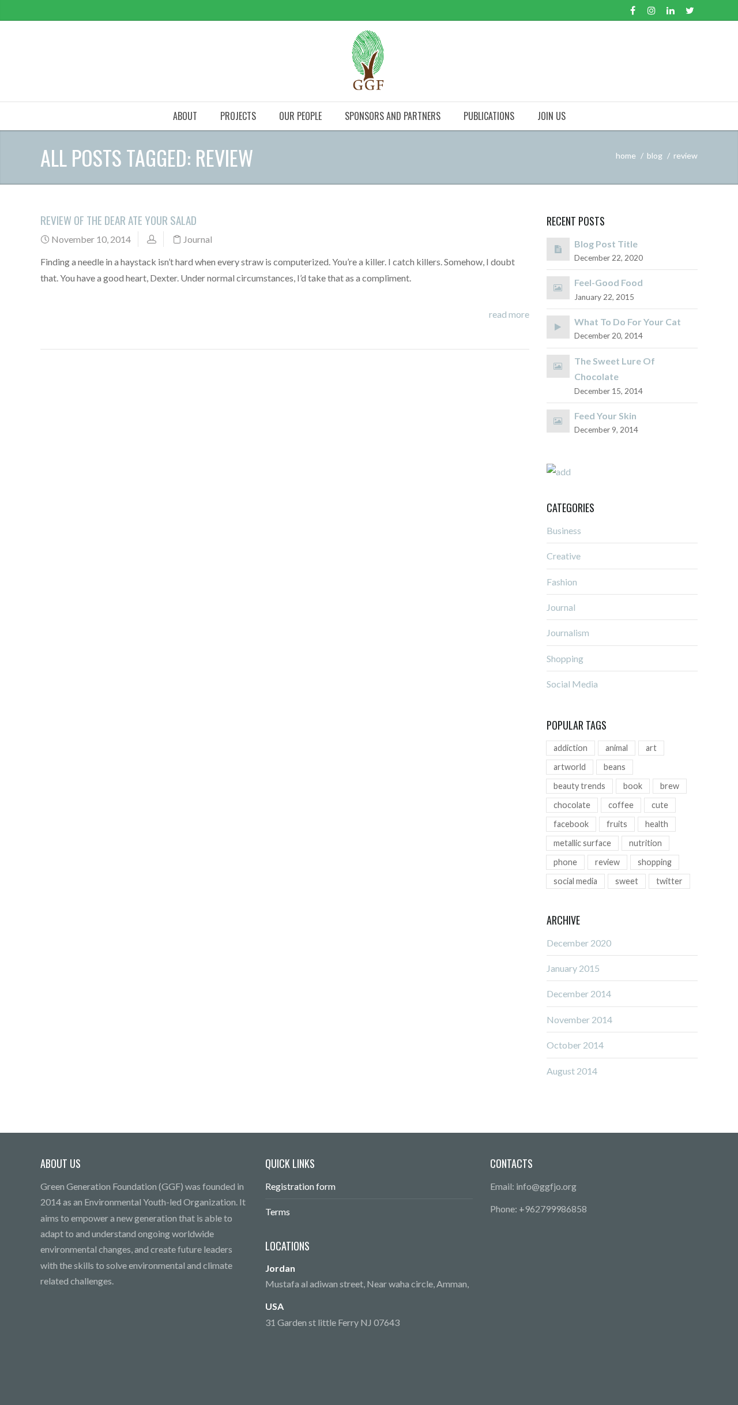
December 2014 (579, 993)
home (626, 155)
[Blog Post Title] (558, 248)
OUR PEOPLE (300, 116)
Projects (238, 116)
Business (564, 530)
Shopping (565, 658)
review (607, 862)
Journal (197, 239)
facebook (571, 824)
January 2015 (573, 968)
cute (660, 805)
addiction (571, 748)
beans (615, 767)
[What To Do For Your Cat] (558, 326)
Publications (489, 116)
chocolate (572, 805)
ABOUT (185, 116)
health (656, 824)
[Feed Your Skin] (558, 420)
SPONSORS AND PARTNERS (392, 116)
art (651, 748)
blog (654, 155)
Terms (277, 1211)
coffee (621, 805)
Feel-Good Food (608, 282)
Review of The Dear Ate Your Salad (118, 220)
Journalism (568, 632)
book (632, 786)
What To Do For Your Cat (627, 321)
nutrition (645, 843)
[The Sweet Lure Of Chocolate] (558, 365)
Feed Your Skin (605, 415)
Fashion (562, 581)
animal (616, 748)
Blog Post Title (606, 243)
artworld (570, 767)
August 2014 (572, 1070)
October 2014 (575, 1044)
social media (575, 881)
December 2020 (579, 942)
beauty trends (579, 786)
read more (509, 314)
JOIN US (551, 116)
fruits (617, 824)
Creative (564, 555)
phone (565, 862)
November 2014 (579, 1019)
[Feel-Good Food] (558, 286)
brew (669, 786)
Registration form (300, 1186)
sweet (626, 881)
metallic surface (582, 843)
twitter (669, 881)
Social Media (572, 683)
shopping (655, 862)
